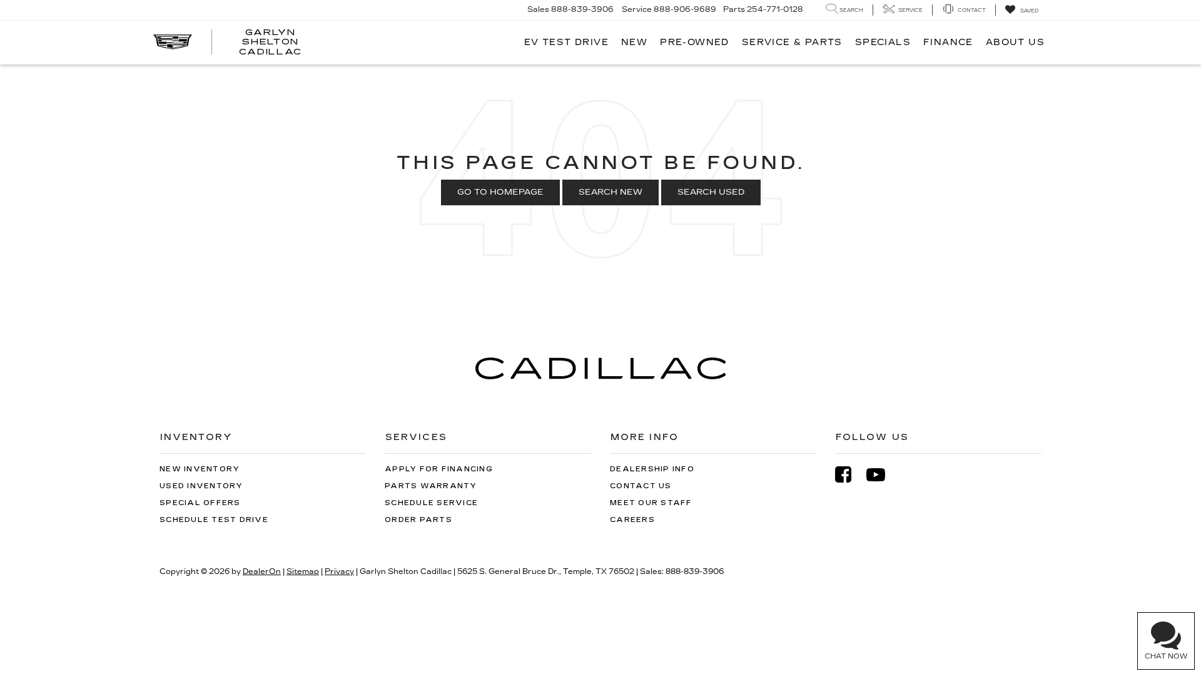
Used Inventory (201, 486)
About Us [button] (1015, 42)
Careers (632, 520)
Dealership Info (652, 469)
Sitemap (302, 571)
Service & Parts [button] (792, 42)
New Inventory (200, 469)
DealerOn (262, 571)
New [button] (634, 42)
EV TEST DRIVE (566, 42)
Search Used (710, 192)
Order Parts (418, 520)
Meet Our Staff (651, 503)
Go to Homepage (500, 192)
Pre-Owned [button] (694, 42)
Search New (610, 192)
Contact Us (641, 486)
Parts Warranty (431, 486)
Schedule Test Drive (214, 520)
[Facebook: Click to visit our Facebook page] (849, 475)
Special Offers (200, 503)
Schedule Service (431, 503)
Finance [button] (948, 42)
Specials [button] (883, 42)
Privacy (339, 571)
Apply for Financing (439, 469)
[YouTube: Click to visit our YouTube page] (882, 475)
